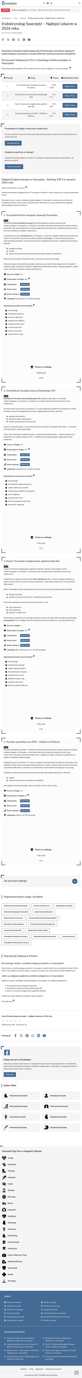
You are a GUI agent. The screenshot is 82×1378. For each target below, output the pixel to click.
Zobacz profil (25, 284)
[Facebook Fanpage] (43, 3)
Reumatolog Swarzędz (19, 1106)
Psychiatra (12, 1164)
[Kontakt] (47, 3)
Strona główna (6, 18)
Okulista (11, 1190)
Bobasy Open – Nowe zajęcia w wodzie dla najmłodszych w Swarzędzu (23, 1352)
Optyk (10, 1184)
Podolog (11, 1171)
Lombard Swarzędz (14, 1306)
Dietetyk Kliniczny (15, 1261)
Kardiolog (12, 1216)
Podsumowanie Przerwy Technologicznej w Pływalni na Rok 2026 (23, 1358)
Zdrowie (22, 18)
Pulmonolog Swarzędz (59, 1106)
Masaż (10, 1203)
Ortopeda (12, 1177)
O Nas (31, 1369)
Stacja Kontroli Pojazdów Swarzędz (57, 1317)
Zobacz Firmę (70, 86)
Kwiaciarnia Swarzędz (52, 1306)
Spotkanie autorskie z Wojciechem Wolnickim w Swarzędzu (58, 1339)
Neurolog (11, 1197)
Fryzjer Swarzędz (13, 1313)
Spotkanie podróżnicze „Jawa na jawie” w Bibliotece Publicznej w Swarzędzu (22, 1345)
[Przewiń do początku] (76, 1373)
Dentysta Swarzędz (14, 1302)
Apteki (10, 1274)
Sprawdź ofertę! (13, 143)
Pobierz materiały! (14, 167)
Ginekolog (12, 1223)
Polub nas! (10, 1074)
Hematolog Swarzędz (18, 1127)
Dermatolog (12, 1236)
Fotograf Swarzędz (51, 1309)
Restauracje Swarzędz (15, 1320)
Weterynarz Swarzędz (15, 1309)
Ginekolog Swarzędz (58, 1117)
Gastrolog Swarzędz (18, 1117)
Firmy (16, 18)
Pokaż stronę (25, 289)
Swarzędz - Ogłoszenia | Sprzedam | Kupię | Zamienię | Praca (50, 10)
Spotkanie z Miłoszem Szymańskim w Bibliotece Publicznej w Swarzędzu (21, 1339)
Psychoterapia (13, 1242)
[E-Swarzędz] (9, 3)
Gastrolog (11, 1229)
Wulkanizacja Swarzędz (15, 1317)
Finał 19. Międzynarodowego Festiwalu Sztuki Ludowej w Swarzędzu (60, 1345)
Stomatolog (12, 1268)
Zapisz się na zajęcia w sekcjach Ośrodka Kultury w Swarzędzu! (60, 1352)
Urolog (10, 1158)
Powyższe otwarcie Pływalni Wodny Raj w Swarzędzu (61, 1358)
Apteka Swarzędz (50, 1302)
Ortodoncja (12, 1248)
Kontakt (24, 1369)
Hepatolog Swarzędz (58, 1127)
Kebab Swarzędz (50, 1320)
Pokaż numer (25, 294)
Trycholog (12, 1281)
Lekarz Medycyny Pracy (17, 1255)
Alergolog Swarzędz (58, 1096)
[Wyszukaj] (51, 3)
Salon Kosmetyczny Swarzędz (55, 1313)
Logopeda (12, 1210)
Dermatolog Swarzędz (18, 1096)
